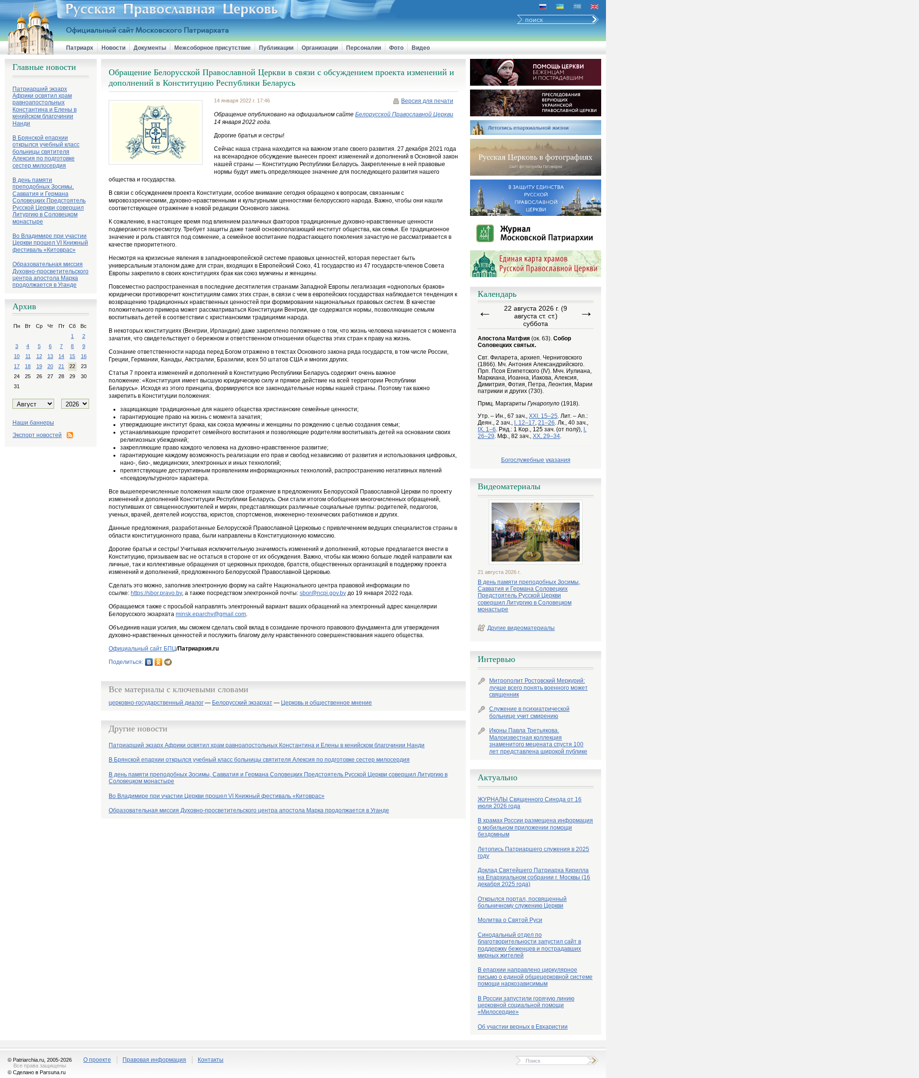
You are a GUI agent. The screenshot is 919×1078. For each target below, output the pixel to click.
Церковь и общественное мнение (326, 703)
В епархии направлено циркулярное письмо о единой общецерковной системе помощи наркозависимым (535, 976)
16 (84, 356)
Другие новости (138, 728)
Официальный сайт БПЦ (142, 648)
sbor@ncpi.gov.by (323, 593)
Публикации (276, 48)
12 (39, 356)
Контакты (211, 1059)
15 (72, 356)
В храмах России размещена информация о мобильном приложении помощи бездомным (535, 827)
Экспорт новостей (37, 435)
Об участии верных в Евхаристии (523, 1026)
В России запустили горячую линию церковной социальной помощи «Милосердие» (526, 1005)
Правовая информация (154, 1059)
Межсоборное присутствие (212, 48)
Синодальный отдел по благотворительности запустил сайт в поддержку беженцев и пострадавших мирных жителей (529, 945)
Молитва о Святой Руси (510, 920)
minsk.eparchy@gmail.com (211, 614)
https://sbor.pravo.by (156, 593)
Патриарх (79, 48)
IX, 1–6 (487, 429)
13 (50, 356)
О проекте (97, 1059)
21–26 (546, 422)
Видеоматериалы (509, 486)
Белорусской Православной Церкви (404, 114)
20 (50, 366)
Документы (150, 48)
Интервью (496, 659)
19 (39, 366)
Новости (113, 48)
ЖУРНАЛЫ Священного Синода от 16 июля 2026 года (530, 802)
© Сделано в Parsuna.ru (37, 1072)
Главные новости (44, 67)
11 (28, 356)
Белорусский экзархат (242, 703)
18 (28, 366)
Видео (421, 48)
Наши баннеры (33, 422)
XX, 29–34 (546, 436)
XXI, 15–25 (543, 416)
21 (61, 366)
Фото (396, 48)
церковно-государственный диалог (156, 703)
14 (61, 356)
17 (17, 366)
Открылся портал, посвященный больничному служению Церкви (522, 902)
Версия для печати (427, 101)
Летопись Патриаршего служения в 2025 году (533, 852)
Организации (320, 48)
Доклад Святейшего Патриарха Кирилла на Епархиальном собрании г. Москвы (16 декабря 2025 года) (534, 877)
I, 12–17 (524, 422)
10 (17, 356)
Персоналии (363, 48)
